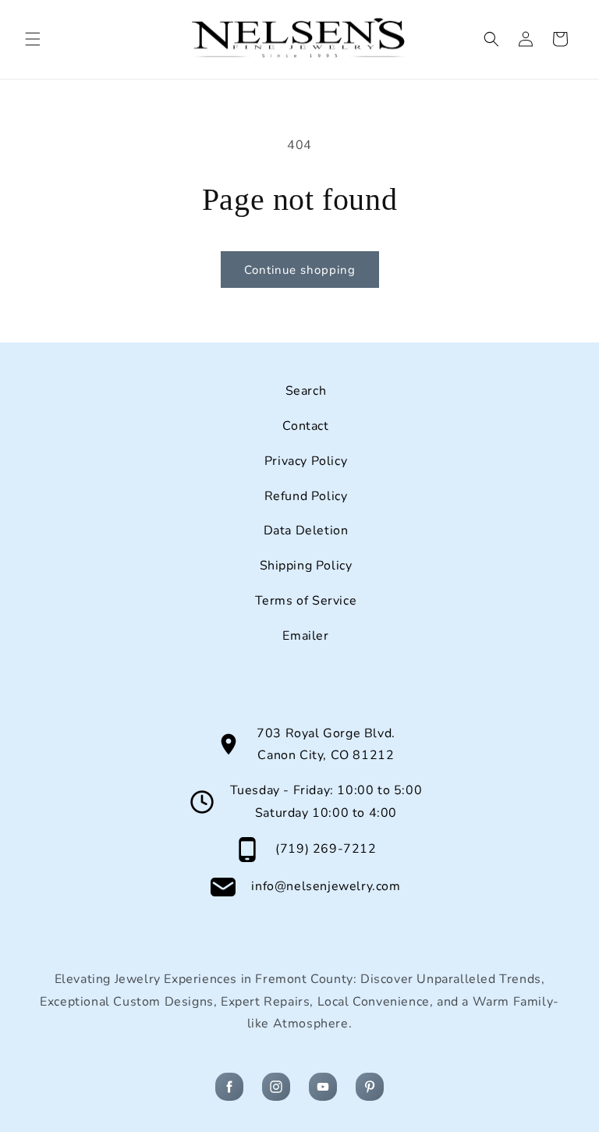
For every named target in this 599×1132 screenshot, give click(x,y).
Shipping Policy (306, 565)
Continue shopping (300, 270)
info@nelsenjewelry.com (325, 886)
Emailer (305, 635)
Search (306, 390)
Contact (305, 426)
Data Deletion (306, 530)
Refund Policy (306, 496)
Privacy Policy (305, 461)
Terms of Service (306, 600)
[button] (33, 39)
